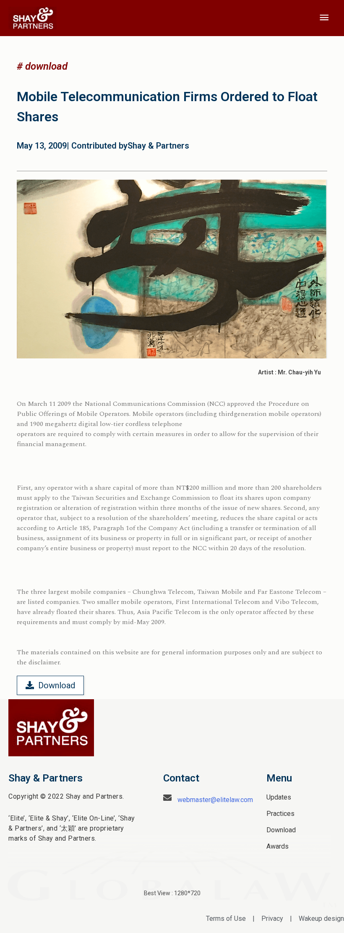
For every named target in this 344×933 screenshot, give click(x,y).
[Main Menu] (324, 18)
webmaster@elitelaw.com (215, 800)
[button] (42, 66)
